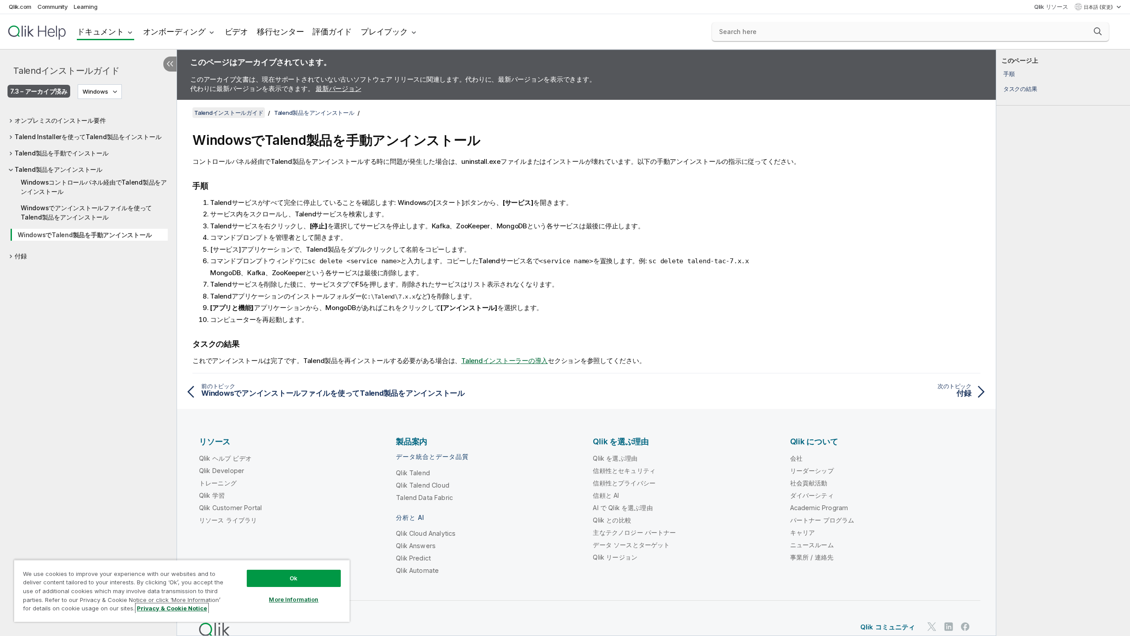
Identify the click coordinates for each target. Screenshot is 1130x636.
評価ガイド (332, 31)
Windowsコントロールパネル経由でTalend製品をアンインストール (94, 186)
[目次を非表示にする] (170, 64)
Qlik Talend (413, 473)
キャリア (802, 532)
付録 (21, 256)
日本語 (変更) (1099, 7)
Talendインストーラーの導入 (504, 360)
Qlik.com (20, 6)
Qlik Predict (413, 558)
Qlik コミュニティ (887, 627)
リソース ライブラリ (228, 520)
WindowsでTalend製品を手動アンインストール (84, 234)
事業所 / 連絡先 (811, 557)
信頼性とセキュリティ (624, 470)
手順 (1009, 73)
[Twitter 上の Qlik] (931, 626)
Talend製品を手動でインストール (62, 153)
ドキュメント (100, 31)
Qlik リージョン (615, 557)
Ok (294, 578)
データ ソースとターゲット (631, 545)
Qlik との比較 (612, 520)
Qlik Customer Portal (230, 507)
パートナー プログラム (822, 520)
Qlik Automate (417, 570)
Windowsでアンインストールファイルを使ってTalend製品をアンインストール (86, 212)
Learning (85, 6)
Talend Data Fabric (424, 497)
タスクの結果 (1020, 88)
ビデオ (236, 31)
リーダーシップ (812, 470)
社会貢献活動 (809, 483)
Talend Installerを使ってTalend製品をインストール (88, 136)
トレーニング (218, 483)
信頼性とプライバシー (624, 483)
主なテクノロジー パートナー (634, 532)
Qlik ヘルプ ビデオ (225, 458)
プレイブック (384, 31)
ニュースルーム (812, 545)
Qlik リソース (1051, 6)
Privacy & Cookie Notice (172, 608)
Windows (95, 91)
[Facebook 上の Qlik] (965, 626)
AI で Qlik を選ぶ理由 (622, 507)
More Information (293, 599)
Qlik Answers (416, 545)
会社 (796, 458)
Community (53, 6)
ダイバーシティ (812, 495)
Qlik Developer (221, 470)
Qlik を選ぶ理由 (615, 458)
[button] (1097, 31)
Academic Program (819, 507)
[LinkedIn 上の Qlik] (948, 626)
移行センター (280, 31)
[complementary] (1063, 342)
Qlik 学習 (212, 495)
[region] (182, 591)
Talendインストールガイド (66, 70)
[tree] (88, 186)
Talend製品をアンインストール (58, 169)
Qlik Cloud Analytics (426, 533)
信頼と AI (606, 495)
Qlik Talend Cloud (422, 485)
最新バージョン (338, 88)
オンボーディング (174, 31)
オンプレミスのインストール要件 (60, 120)
